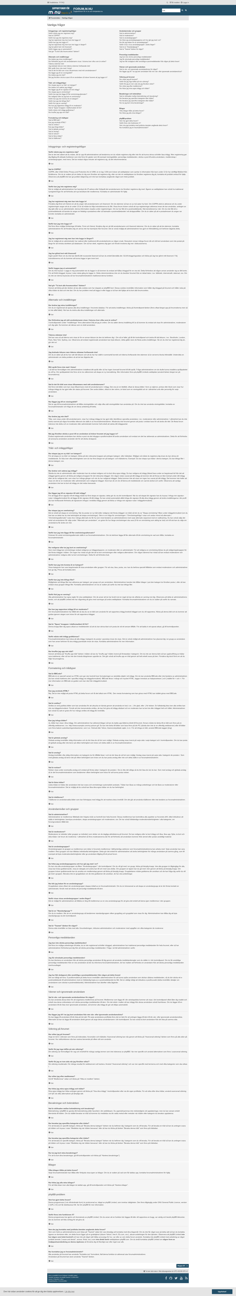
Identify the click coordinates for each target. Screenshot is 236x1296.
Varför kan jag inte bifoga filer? (59, 101)
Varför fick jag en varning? (57, 103)
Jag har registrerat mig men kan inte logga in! (64, 40)
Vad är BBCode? (54, 120)
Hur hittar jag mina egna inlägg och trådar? (134, 88)
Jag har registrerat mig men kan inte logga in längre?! (67, 45)
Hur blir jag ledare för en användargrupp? (133, 42)
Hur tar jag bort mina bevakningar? (131, 103)
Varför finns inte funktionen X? (130, 123)
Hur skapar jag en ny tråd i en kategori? (62, 85)
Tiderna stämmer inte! (56, 64)
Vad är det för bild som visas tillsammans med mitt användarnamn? (72, 70)
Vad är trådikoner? (54, 138)
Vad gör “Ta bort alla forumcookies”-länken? (63, 51)
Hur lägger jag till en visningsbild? (60, 73)
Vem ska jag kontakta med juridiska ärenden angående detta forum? (143, 125)
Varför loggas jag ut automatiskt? (60, 49)
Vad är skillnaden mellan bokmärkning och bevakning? (138, 96)
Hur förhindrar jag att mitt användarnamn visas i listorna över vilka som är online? (77, 61)
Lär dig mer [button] (69, 1291)
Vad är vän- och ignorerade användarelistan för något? (138, 69)
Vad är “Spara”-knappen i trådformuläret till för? (65, 108)
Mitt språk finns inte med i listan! (60, 68)
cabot (61, 1279)
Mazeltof (56, 1279)
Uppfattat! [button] (222, 1292)
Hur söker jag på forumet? (128, 79)
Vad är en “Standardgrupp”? (129, 47)
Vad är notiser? (53, 134)
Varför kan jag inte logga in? (58, 42)
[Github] (171, 1278)
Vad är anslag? (53, 131)
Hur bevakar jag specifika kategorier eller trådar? (136, 98)
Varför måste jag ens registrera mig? (61, 33)
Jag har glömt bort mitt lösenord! (60, 47)
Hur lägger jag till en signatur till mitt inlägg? (64, 90)
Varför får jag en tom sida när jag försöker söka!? (136, 84)
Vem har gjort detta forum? (128, 121)
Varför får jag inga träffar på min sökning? (134, 81)
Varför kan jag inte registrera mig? (60, 38)
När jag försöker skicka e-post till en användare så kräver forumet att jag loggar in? (77, 77)
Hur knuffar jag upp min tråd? (58, 112)
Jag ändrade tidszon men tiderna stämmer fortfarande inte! (69, 66)
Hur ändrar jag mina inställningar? (60, 59)
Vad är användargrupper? (128, 38)
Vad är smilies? (53, 125)
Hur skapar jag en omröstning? (59, 92)
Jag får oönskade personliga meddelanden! (134, 59)
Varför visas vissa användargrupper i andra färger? (137, 45)
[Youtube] (181, 1278)
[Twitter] (176, 1278)
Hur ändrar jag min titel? (56, 75)
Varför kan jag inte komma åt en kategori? (63, 99)
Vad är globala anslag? (56, 129)
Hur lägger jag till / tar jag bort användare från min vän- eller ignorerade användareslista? (150, 71)
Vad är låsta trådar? (55, 136)
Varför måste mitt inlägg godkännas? (61, 110)
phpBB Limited (111, 1202)
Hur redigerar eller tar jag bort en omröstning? (64, 96)
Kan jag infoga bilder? (56, 127)
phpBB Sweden (66, 1277)
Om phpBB (84, 1205)
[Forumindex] (60, 10)
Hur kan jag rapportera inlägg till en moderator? (65, 106)
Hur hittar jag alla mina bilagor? (130, 113)
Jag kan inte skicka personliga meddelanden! (135, 57)
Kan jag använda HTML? (57, 122)
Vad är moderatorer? (126, 35)
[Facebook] (166, 1278)
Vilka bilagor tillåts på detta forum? (131, 111)
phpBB (55, 1275)
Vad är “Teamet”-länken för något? (131, 49)
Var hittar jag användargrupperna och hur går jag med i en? (140, 40)
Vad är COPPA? (54, 35)
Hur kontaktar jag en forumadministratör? (133, 128)
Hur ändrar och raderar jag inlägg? (60, 87)
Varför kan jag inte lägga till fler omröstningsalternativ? (67, 94)
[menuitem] (61, 2)
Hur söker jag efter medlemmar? (130, 86)
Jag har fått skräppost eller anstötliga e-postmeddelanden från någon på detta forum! (149, 61)
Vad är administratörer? (127, 33)
